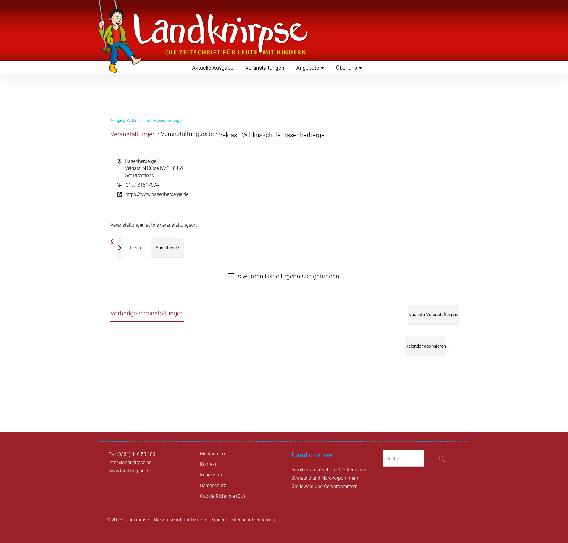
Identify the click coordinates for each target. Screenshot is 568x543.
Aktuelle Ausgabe (212, 68)
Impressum (211, 475)
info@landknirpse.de (130, 462)
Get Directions (139, 175)
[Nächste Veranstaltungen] (119, 247)
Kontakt (208, 464)
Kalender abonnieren (426, 346)
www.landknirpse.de (130, 471)
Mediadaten (212, 453)
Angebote (307, 68)
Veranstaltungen (264, 68)
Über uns (346, 68)
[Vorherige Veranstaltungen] (112, 241)
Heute (136, 247)
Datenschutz (213, 485)
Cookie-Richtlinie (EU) (222, 496)
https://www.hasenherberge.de (156, 194)
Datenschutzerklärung (252, 520)
